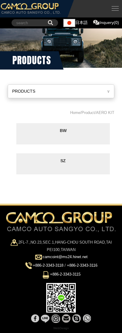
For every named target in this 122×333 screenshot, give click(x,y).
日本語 (81, 22)
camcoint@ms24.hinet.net (65, 257)
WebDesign (61, 328)
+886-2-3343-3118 (48, 265)
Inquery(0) (109, 22)
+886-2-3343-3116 (82, 265)
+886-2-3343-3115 (65, 274)
